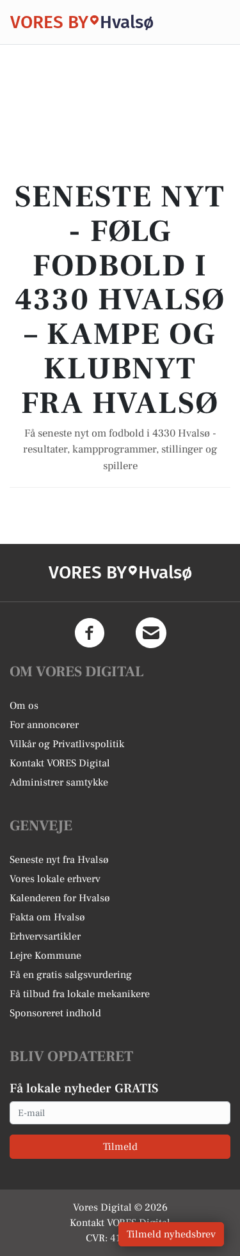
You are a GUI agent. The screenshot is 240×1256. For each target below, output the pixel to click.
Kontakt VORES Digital (60, 763)
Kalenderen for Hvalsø (60, 898)
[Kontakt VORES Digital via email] (151, 632)
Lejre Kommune (45, 955)
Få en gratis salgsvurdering (71, 974)
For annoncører (44, 724)
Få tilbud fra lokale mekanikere (80, 994)
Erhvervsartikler (45, 936)
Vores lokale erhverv (55, 878)
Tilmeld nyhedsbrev (171, 1234)
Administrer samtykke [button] (59, 782)
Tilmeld (120, 1146)
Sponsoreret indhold (55, 1013)
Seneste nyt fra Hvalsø (59, 859)
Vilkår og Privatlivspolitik (67, 744)
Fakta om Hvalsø (47, 917)
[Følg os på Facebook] (89, 632)
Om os (24, 705)
